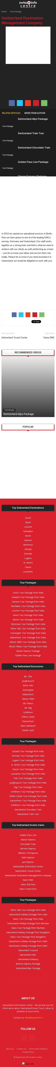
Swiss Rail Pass (28, 884)
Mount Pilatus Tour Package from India (28, 646)
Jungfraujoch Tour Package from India (28, 782)
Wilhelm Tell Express (28, 853)
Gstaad (28, 549)
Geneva (28, 540)
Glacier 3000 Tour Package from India (28, 642)
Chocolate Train (28, 844)
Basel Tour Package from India (28, 615)
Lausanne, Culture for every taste (34, 438)
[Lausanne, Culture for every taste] (8, 440)
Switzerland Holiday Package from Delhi (28, 941)
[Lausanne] (8, 454)
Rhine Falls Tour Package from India (28, 628)
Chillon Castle (28, 716)
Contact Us (21, 1049)
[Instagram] (32, 1038)
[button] (52, 4)
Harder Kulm (28, 730)
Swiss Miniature (28, 725)
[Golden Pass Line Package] (8, 164)
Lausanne (25, 451)
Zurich (28, 517)
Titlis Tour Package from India (28, 778)
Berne (28, 535)
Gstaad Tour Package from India (28, 751)
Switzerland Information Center (28, 866)
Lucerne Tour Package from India (28, 610)
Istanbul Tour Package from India (28, 597)
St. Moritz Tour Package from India (28, 764)
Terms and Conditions (38, 1049)
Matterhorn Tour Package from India (28, 637)
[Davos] (8, 468)
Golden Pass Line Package (33, 161)
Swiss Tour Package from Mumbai (28, 927)
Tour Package (16, 11)
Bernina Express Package (28, 963)
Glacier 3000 (28, 698)
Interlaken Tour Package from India (28, 606)
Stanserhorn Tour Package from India (28, 800)
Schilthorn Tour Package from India (28, 791)
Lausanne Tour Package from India (28, 773)
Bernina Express (28, 848)
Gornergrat (28, 689)
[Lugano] (8, 497)
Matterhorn (28, 694)
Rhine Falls (28, 685)
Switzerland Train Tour (31, 133)
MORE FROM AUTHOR (34, 113)
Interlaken (28, 531)
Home (4, 11)
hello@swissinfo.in (34, 1017)
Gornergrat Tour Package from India (28, 633)
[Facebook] (24, 1038)
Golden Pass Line (28, 835)
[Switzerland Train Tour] (8, 137)
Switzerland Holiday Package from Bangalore (28, 932)
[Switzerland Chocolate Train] (8, 151)
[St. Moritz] (8, 483)
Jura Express (28, 862)
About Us (10, 1049)
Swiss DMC (49, 337)
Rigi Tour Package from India (28, 787)
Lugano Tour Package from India (28, 760)
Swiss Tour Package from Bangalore (28, 936)
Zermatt (28, 553)
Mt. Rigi (28, 707)
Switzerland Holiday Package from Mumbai (28, 923)
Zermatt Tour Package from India (28, 755)
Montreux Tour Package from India (28, 624)
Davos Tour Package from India (28, 769)
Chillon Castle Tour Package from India (28, 796)
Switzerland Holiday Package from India (28, 914)
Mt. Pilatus (28, 703)
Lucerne (28, 526)
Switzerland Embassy (28, 959)
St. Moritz (26, 479)
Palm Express (28, 857)
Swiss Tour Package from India (28, 918)
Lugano (24, 494)
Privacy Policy (28, 1052)
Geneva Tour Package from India (28, 601)
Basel (28, 522)
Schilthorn (28, 712)
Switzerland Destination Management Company (28, 875)
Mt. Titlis (28, 676)
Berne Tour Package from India (28, 619)
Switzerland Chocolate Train (34, 147)
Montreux (28, 544)
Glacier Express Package (32, 176)
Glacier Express (28, 839)
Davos (23, 465)
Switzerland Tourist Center (14, 337)
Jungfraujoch (28, 681)
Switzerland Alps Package (33, 118)
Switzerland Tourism (28, 950)
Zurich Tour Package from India (28, 592)
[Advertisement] (28, 45)
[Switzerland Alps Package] (8, 122)
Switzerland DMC (28, 954)
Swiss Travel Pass (28, 888)
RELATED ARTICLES (11, 113)
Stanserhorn (28, 721)
